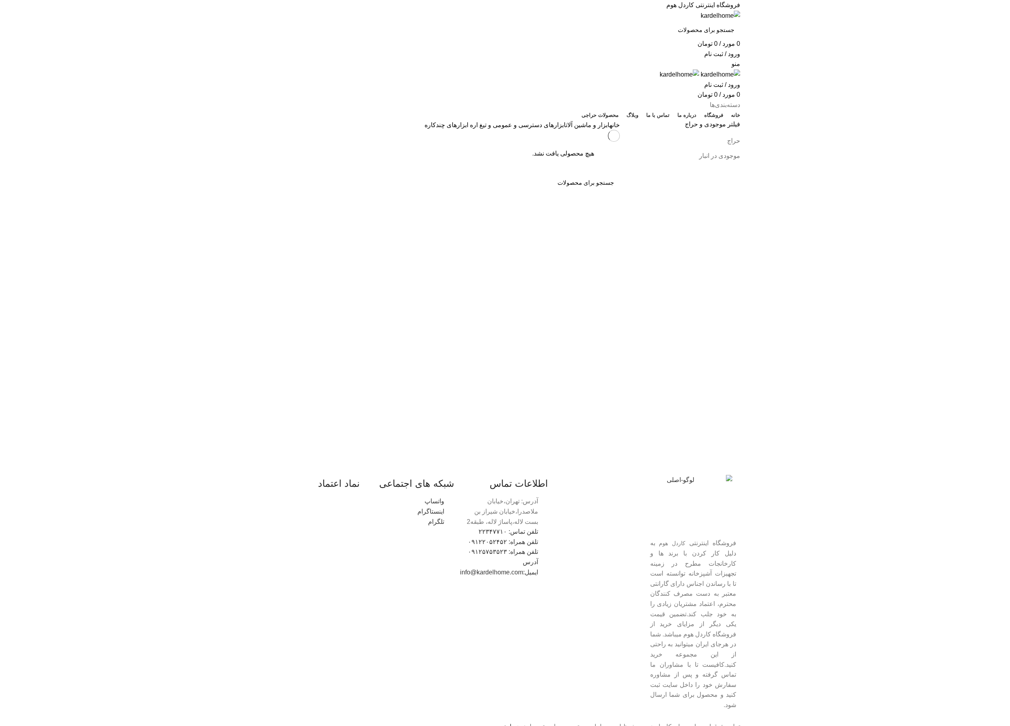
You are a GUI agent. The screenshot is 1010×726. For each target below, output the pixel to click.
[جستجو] (280, 30)
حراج (733, 140)
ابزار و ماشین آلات (588, 125)
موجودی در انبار (719, 155)
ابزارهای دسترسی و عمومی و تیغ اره (518, 125)
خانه (615, 125)
